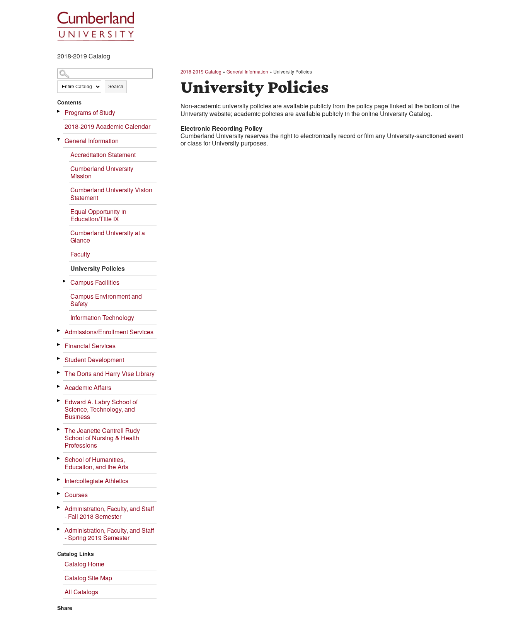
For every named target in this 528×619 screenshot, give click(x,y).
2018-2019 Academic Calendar (107, 126)
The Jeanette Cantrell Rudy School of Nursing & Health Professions (102, 438)
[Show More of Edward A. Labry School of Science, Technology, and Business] (59, 400)
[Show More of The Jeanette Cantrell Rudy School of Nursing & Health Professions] (59, 429)
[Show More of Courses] (59, 493)
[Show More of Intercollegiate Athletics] (59, 479)
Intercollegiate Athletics (96, 480)
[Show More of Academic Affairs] (59, 386)
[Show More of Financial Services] (59, 344)
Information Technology (102, 317)
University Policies (97, 268)
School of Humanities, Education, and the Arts (96, 463)
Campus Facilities (94, 282)
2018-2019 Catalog (201, 71)
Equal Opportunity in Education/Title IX (98, 215)
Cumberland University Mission (101, 172)
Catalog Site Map (88, 577)
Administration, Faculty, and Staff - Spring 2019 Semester (109, 534)
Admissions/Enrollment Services (109, 331)
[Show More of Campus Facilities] (65, 281)
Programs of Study (90, 112)
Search (115, 86)
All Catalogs (81, 591)
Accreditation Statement (103, 154)
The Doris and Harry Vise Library (110, 373)
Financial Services (90, 345)
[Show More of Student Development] (59, 358)
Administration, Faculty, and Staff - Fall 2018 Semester (109, 512)
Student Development (94, 359)
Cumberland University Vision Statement (111, 193)
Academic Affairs (88, 387)
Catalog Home (84, 563)
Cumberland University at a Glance (107, 236)
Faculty (80, 254)
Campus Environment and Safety (106, 300)
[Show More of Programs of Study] (59, 111)
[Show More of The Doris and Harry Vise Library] (59, 372)
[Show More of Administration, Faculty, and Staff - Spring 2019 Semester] (59, 529)
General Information (92, 140)
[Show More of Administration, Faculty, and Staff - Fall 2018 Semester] (59, 507)
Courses (76, 494)
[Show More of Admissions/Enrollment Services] (59, 330)
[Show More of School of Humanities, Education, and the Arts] (59, 458)
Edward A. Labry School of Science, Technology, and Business (101, 409)
